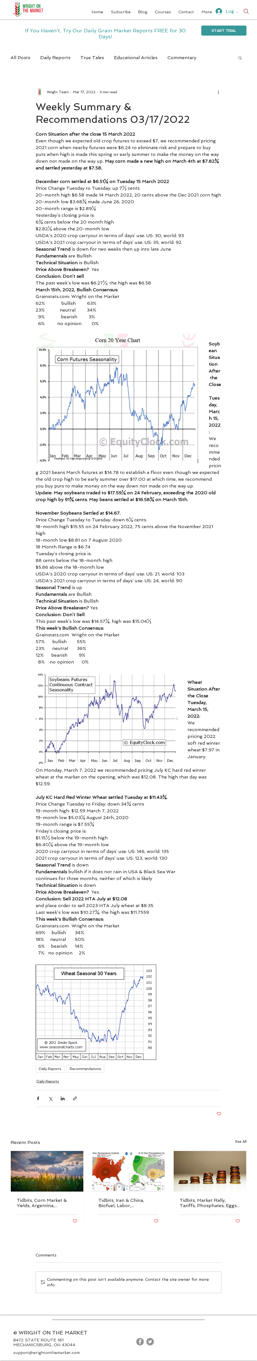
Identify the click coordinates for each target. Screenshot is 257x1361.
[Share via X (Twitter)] (50, 1098)
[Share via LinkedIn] (62, 1098)
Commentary (181, 57)
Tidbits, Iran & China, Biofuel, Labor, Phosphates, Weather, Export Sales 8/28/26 (122, 1203)
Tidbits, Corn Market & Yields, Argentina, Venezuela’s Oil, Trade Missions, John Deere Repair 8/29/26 (42, 1203)
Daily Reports (55, 57)
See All (240, 1141)
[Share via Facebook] (38, 1098)
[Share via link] (75, 1098)
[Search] (246, 11)
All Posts (20, 57)
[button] (240, 58)
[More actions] (218, 92)
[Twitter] (150, 1341)
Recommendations (85, 1069)
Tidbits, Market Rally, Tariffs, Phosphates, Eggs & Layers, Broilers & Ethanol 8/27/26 (208, 1203)
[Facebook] (140, 1341)
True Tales (92, 57)
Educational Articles (135, 57)
